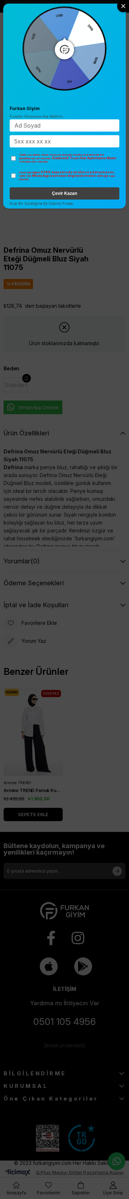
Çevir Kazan (64, 193)
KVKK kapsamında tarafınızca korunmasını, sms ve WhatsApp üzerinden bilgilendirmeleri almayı (67, 174)
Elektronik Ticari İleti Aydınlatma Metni (84, 158)
